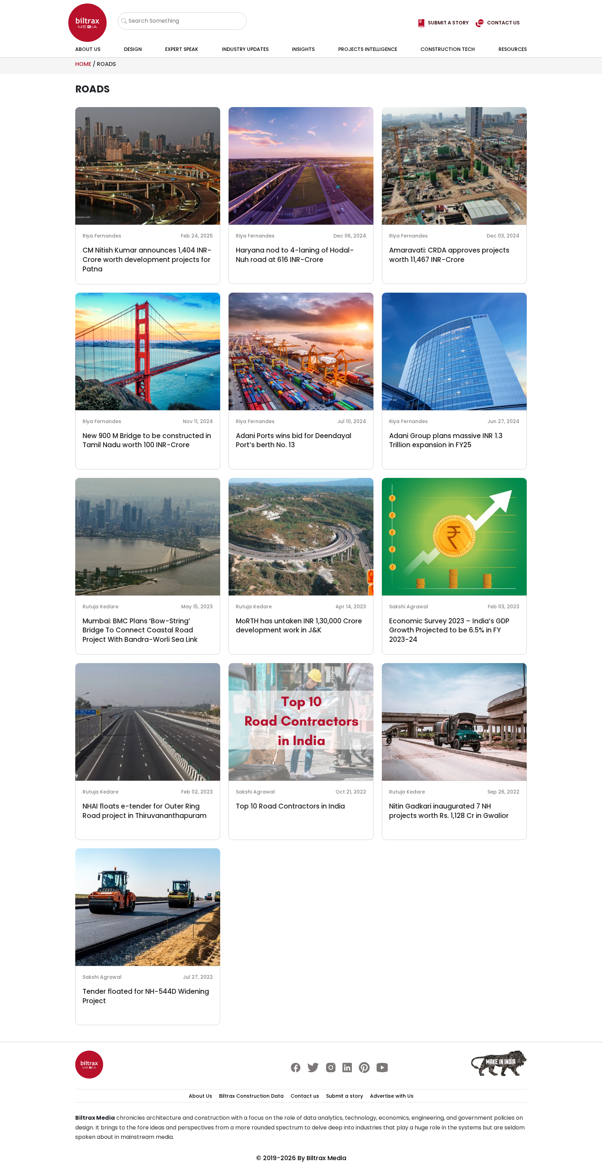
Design (133, 49)
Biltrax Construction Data (251, 1095)
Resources (513, 49)
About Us (87, 49)
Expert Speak (181, 49)
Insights (303, 49)
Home (83, 64)
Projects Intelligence (367, 49)
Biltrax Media (326, 1158)
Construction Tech (447, 49)
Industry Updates (245, 49)
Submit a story (344, 1095)
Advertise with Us (392, 1095)
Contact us (305, 1095)
